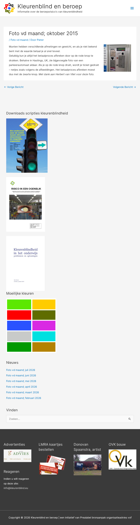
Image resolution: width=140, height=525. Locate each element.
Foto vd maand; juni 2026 (21, 375)
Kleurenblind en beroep (50, 6)
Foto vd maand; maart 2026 (22, 392)
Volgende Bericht (124, 87)
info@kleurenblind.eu (16, 488)
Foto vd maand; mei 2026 (21, 381)
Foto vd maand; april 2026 (21, 386)
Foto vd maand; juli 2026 (20, 370)
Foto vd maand (19, 39)
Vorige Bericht (14, 87)
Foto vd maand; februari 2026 (23, 398)
